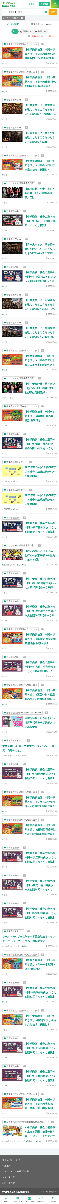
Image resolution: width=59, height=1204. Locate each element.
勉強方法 (31, 1141)
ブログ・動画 (12, 24)
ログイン (32, 4)
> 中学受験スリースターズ (13, 1141)
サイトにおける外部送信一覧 (15, 1171)
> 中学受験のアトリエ (11, 755)
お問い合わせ (8, 1183)
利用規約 (6, 1166)
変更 (53, 12)
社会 (5, 63)
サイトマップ (8, 1177)
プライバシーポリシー (12, 1160)
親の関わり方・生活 (11, 565)
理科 (5, 398)
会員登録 (44, 4)
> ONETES (7, 481)
